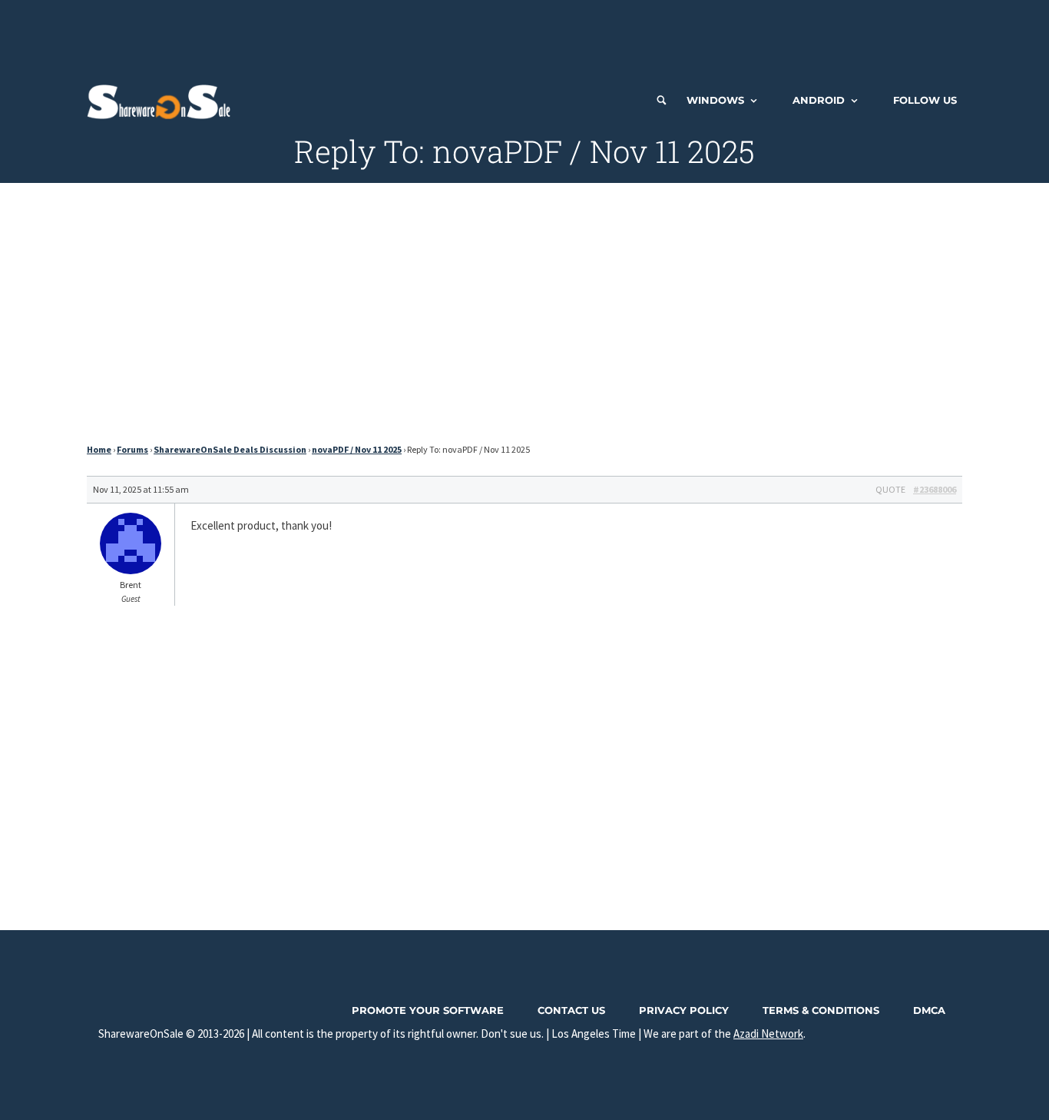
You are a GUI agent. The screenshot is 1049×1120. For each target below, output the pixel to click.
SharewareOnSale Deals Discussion (230, 449)
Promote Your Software (428, 1010)
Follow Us (925, 100)
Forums (132, 449)
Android (819, 100)
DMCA (929, 1010)
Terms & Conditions (821, 1010)
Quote (890, 489)
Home (99, 449)
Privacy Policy (684, 1010)
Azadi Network (768, 1033)
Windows (715, 100)
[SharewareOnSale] (162, 100)
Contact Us (571, 1010)
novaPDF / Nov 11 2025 (357, 449)
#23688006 (934, 489)
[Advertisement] (524, 34)
